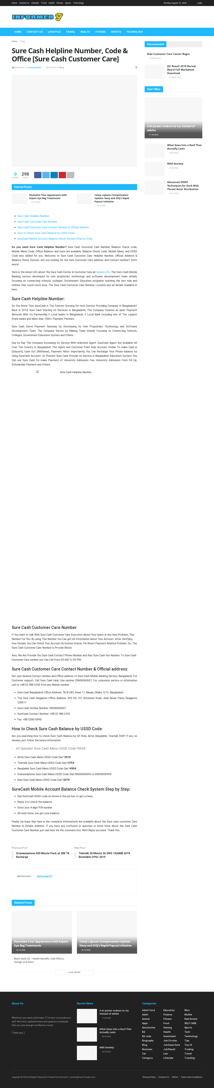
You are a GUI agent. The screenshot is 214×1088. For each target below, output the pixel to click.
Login (199, 3)
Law (165, 1053)
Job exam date (171, 1045)
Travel (44, 3)
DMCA (175, 1077)
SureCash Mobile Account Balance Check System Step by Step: (55, 238)
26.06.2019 (51, 67)
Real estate (190, 1019)
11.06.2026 (153, 135)
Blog (23, 41)
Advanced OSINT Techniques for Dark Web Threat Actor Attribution (183, 185)
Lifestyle (35, 3)
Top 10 (188, 1045)
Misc (187, 1010)
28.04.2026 (173, 153)
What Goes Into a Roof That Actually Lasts (184, 146)
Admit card (148, 1010)
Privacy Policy (149, 1077)
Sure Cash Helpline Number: (33, 216)
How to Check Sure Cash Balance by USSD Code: (46, 233)
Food (166, 1023)
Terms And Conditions (191, 1077)
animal (146, 1019)
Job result (169, 1049)
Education (169, 1010)
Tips (186, 1040)
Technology (78, 3)
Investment (169, 1036)
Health (52, 3)
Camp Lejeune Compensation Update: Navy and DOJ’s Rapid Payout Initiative (111, 198)
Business (147, 1049)
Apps (145, 1023)
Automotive (148, 1027)
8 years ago (175, 77)
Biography (147, 1040)
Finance (167, 1014)
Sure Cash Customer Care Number (37, 221)
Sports (68, 3)
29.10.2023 (100, 205)
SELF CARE (190, 1023)
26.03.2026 (173, 168)
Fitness (60, 3)
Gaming (167, 1027)
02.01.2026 (173, 193)
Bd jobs (146, 1036)
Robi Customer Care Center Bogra (168, 54)
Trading (188, 1049)
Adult (145, 1014)
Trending (189, 1058)
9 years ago (155, 58)
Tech (187, 1032)
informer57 (35, 67)
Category (147, 1058)
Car (144, 1053)
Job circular (170, 1040)
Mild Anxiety (175, 163)
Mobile (188, 1014)
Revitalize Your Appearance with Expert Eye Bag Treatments (48, 196)
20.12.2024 (35, 202)
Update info (103, 272)
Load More (74, 972)
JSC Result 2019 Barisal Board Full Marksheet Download (181, 69)
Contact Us (24, 3)
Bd (143, 1032)
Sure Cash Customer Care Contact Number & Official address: (53, 227)
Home (14, 3)
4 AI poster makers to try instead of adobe (114, 1012)
